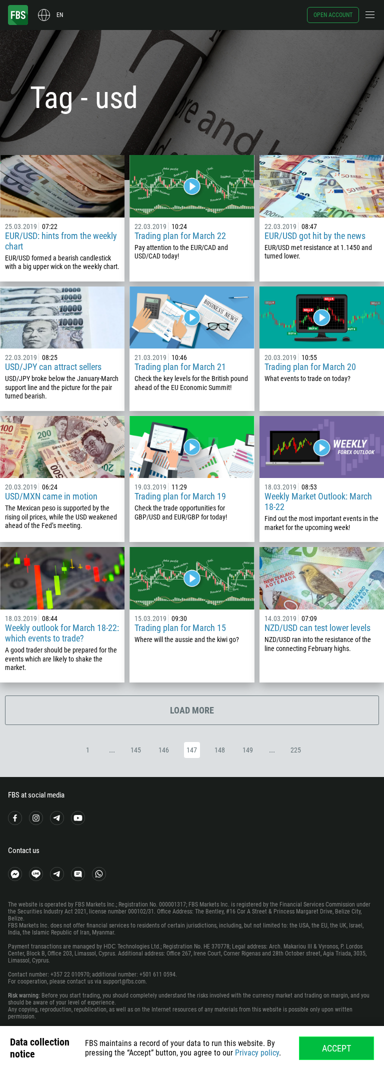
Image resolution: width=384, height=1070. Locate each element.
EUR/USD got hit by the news (315, 235)
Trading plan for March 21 (180, 367)
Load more (192, 710)
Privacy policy (257, 1053)
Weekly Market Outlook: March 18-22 (318, 501)
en (59, 15)
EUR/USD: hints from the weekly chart (61, 241)
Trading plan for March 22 (180, 235)
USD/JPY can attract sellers (53, 367)
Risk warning (23, 995)
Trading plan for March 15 (180, 627)
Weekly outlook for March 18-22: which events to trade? (62, 633)
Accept (336, 1048)
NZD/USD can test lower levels (317, 627)
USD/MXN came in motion (51, 496)
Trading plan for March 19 (180, 496)
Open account (333, 15)
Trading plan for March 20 (310, 367)
